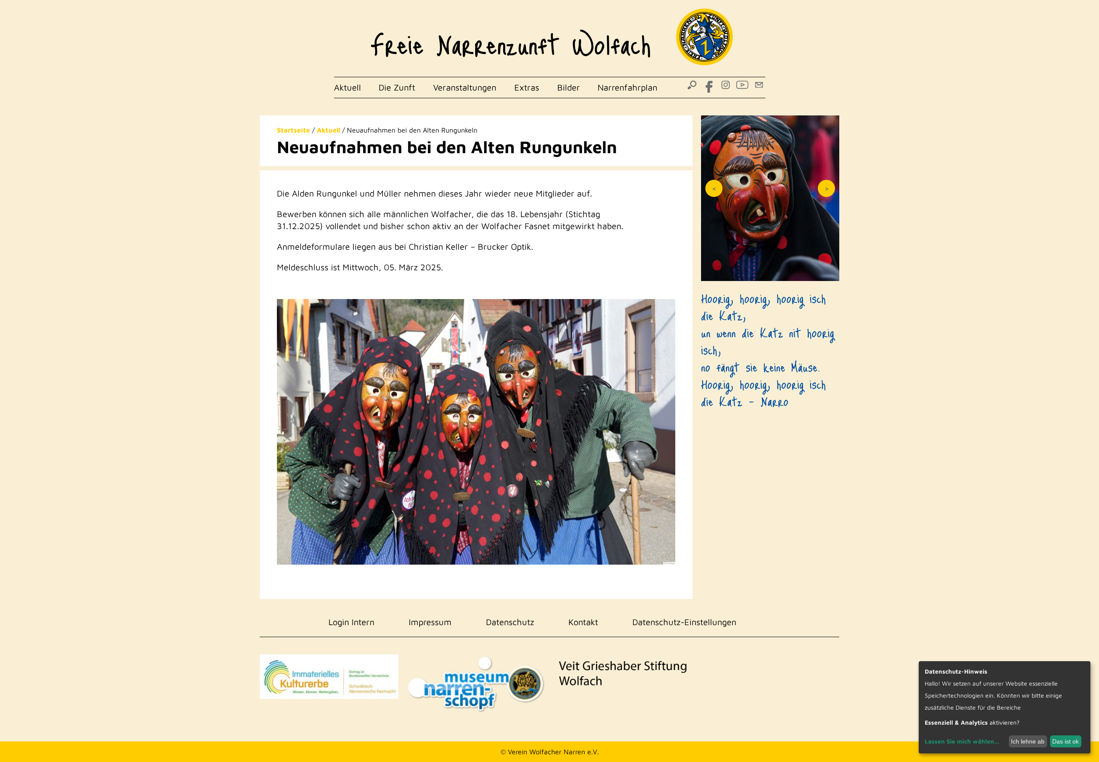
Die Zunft (397, 87)
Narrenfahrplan (627, 87)
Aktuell (347, 87)
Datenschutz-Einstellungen (684, 622)
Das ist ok (1065, 741)
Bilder (568, 87)
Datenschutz (510, 622)
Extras (526, 87)
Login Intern (351, 622)
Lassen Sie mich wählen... (962, 741)
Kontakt (583, 622)
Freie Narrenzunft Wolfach (510, 38)
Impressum (430, 622)
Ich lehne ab (1027, 741)
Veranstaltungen (464, 87)
